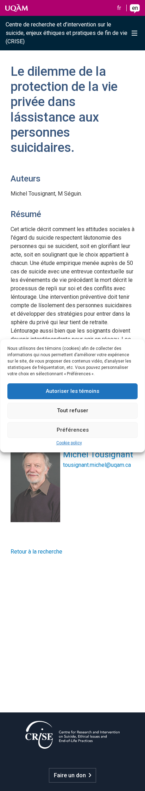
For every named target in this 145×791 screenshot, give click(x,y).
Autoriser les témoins (72, 391)
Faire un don (70, 775)
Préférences (73, 430)
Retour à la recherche (36, 551)
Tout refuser (72, 410)
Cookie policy (69, 442)
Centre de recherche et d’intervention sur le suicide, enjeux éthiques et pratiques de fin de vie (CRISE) (66, 33)
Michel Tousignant (98, 454)
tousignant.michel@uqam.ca (97, 465)
